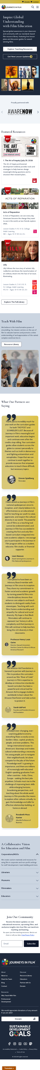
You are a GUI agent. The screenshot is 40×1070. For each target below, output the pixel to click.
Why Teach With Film (8, 995)
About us (4, 976)
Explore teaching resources (20, 49)
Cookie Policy (23, 1049)
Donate (27, 2)
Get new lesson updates (19, 56)
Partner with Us (25, 983)
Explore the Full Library (14, 302)
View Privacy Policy (27, 935)
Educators (23, 979)
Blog (3, 983)
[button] (2, 112)
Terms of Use (21, 1052)
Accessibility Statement (10, 1049)
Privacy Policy (33, 1049)
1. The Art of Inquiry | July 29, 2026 (18, 160)
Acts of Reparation (11, 212)
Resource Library (11, 344)
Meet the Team (6, 979)
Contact (36, 2)
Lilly (5, 265)
